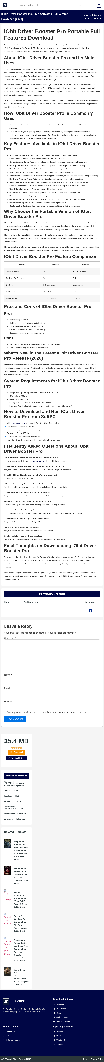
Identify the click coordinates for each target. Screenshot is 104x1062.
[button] (99, 5)
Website (8, 701)
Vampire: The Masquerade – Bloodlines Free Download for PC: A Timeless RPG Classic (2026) (21, 850)
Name (8, 675)
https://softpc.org (18, 423)
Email (8, 688)
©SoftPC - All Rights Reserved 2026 (16, 1059)
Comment (10, 638)
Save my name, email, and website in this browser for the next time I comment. (47, 712)
